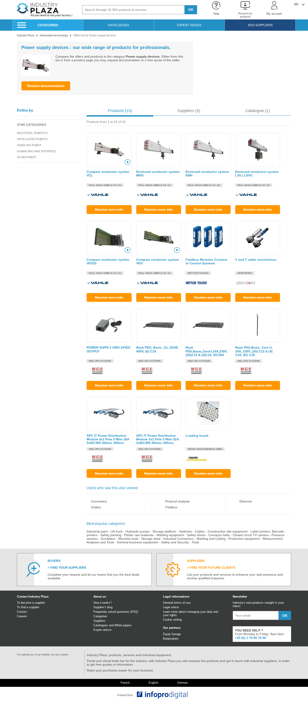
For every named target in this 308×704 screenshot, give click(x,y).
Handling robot (29, 145)
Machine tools (128, 538)
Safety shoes (196, 535)
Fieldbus (171, 507)
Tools (195, 542)
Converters (99, 501)
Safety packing (110, 535)
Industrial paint (97, 531)
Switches (185, 531)
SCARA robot (26, 157)
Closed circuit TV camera (251, 535)
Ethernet (245, 501)
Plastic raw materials (139, 535)
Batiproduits (171, 638)
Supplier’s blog (103, 607)
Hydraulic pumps (137, 531)
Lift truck (116, 531)
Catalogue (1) (257, 110)
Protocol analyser (177, 501)
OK (190, 10)
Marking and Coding (211, 538)
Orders (96, 507)
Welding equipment (170, 535)
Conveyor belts (219, 535)
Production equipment (244, 538)
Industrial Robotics (32, 133)
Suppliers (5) (188, 110)
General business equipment (137, 542)
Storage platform (164, 531)
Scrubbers (108, 538)
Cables (200, 531)
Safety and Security (175, 542)
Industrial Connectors (178, 538)
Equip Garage (172, 634)
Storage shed (150, 538)
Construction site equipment (228, 531)
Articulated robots (32, 139)
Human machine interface (36, 151)
